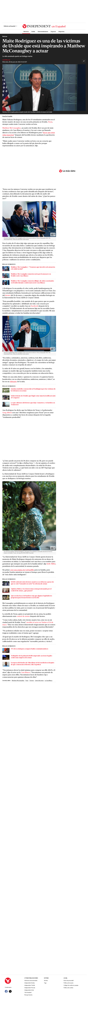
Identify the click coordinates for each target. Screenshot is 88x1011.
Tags (45, 983)
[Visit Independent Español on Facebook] (6, 991)
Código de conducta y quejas (71, 985)
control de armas (23, 616)
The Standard (27, 992)
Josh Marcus (6, 60)
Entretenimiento (43, 31)
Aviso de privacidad (68, 980)
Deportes (61, 31)
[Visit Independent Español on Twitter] (10, 991)
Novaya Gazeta (28, 995)
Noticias (26, 31)
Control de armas (39, 680)
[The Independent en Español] (44, 26)
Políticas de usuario (68, 983)
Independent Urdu (29, 990)
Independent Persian (29, 987)
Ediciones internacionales (30, 980)
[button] (10, 26)
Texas (50, 122)
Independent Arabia (29, 983)
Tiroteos (31, 680)
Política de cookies (68, 987)
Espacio (53, 31)
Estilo (33, 31)
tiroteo (8, 295)
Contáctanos (8, 987)
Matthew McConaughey (11, 128)
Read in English (7, 116)
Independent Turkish (29, 985)
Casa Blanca (25, 672)
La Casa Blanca (48, 680)
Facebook (34, 306)
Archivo (46, 980)
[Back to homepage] (14, 981)
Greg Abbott (7, 413)
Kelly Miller (51, 564)
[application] (44, 87)
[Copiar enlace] (84, 61)
